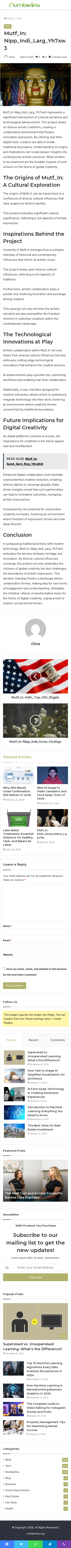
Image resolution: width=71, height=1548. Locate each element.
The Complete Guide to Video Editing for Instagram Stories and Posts (46, 1408)
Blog (8, 1478)
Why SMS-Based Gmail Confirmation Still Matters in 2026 (17, 791)
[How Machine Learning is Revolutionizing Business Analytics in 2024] (13, 1391)
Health (9, 1508)
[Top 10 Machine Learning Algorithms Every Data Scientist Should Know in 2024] (13, 1368)
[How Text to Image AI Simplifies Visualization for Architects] (14, 1076)
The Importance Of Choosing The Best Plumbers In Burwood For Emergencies (35, 1193)
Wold (8, 1459)
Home (10, 18)
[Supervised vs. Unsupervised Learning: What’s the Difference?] (14, 1057)
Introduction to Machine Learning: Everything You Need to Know (45, 1111)
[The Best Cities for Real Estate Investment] (14, 1131)
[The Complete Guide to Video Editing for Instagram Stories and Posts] (13, 1409)
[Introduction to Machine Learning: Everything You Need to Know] (14, 1112)
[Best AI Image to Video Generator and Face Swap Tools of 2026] (52, 775)
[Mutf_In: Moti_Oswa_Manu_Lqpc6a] (52, 818)
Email (7, 940)
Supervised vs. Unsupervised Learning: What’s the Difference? (44, 1056)
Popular (11, 1040)
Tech (19, 18)
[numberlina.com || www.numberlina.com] (24, 5)
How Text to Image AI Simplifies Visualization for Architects (46, 1074)
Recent (33, 1040)
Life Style (11, 1502)
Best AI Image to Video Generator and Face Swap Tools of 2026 (51, 793)
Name (7, 926)
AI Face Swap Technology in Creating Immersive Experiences (46, 1093)
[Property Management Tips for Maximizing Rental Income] (13, 1427)
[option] (35, 1181)
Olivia (12, 57)
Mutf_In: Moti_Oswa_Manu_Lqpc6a (52, 834)
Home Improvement (17, 1490)
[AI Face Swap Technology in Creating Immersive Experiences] (14, 1094)
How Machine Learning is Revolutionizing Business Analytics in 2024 (44, 1389)
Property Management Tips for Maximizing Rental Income (46, 1426)
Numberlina (12, 1471)
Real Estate (12, 1496)
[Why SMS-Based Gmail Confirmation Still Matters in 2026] (18, 775)
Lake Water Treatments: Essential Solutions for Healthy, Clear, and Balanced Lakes (18, 837)
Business (10, 1484)
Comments (57, 1040)
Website (8, 954)
